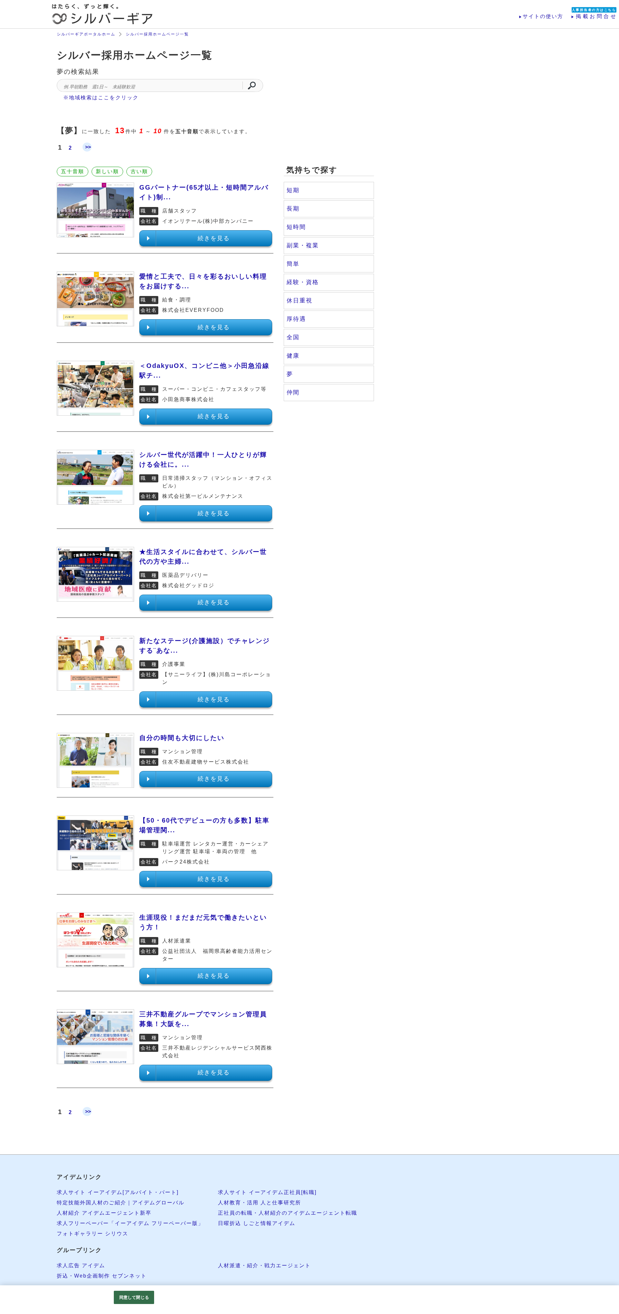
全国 (293, 337)
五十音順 (72, 171)
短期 (293, 190)
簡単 (293, 264)
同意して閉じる (134, 1297)
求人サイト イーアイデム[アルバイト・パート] (118, 1192)
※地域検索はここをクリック (101, 97)
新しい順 (107, 171)
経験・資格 (303, 282)
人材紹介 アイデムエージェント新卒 (104, 1213)
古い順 (139, 171)
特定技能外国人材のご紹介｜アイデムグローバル (120, 1202)
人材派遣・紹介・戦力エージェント (264, 1265)
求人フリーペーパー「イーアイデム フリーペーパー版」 (130, 1223)
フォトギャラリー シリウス (92, 1233)
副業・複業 (303, 245)
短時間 (296, 227)
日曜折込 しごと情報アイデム (256, 1223)
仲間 (293, 392)
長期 (293, 208)
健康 (293, 355)
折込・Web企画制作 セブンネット (102, 1276)
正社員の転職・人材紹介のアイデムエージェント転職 (287, 1213)
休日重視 (299, 300)
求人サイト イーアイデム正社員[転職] (267, 1192)
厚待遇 (296, 319)
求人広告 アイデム (81, 1265)
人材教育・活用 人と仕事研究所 (259, 1202)
